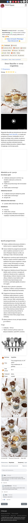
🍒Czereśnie (23, 48)
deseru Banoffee (13, 134)
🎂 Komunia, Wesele (6, 50)
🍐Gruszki (3, 53)
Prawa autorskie (15, 513)
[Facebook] (7, 1)
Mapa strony (13, 515)
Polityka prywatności (5, 515)
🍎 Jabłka (13, 53)
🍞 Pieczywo (15, 50)
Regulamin (11, 462)
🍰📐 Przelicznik (5, 45)
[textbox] (14, 471)
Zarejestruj (20, 462)
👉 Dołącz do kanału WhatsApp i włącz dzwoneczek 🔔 (14, 40)
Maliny (18, 53)
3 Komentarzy (6, 69)
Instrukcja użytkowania (22, 515)
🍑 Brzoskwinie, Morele (6, 48)
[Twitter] (10, 1)
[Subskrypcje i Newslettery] (21, 2)
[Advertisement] (14, 17)
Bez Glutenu (21, 50)
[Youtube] (15, 1)
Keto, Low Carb (13, 55)
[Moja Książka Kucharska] (26, 2)
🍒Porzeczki (14, 45)
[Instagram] (18, 1)
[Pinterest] (13, 1)
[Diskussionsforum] (24, 2)
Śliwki (8, 53)
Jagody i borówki (5, 55)
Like (1, 482)
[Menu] (26, 5)
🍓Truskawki (16, 48)
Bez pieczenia (21, 55)
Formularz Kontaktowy (5, 513)
